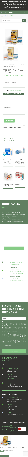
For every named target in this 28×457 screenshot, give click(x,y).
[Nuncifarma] (12, 16)
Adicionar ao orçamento (13, 93)
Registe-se (14, 248)
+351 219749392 (12, 376)
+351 (8, 12)
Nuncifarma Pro (6, 426)
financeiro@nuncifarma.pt (15, 414)
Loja (7, 64)
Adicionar (4, 456)
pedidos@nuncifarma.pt (15, 386)
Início (4, 64)
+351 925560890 (12, 380)
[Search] (24, 20)
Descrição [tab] (9, 120)
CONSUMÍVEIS (11, 64)
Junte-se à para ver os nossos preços (13, 76)
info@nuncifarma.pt (13, 385)
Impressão (17, 64)
